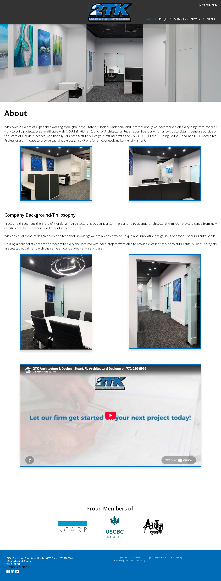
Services (180, 19)
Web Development (121, 560)
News (194, 19)
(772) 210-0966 (208, 5)
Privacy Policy (176, 557)
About (151, 19)
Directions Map (13, 563)
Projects (165, 19)
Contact (209, 19)
